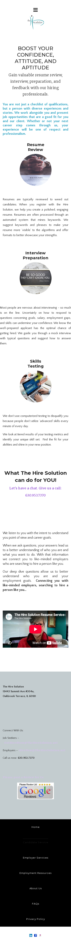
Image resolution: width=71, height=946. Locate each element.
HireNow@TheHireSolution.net (42, 750)
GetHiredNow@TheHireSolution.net (30, 742)
